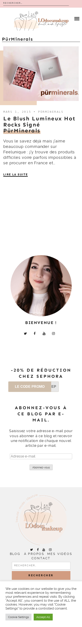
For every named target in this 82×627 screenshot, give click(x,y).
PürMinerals (51, 111)
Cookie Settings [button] (18, 617)
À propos (34, 554)
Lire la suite (15, 174)
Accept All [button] (43, 617)
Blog (15, 554)
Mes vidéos (59, 554)
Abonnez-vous (41, 467)
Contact (41, 558)
